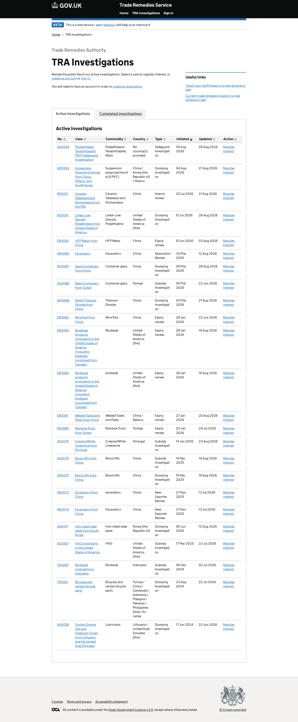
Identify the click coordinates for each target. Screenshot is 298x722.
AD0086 (63, 300)
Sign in (168, 13)
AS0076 (63, 458)
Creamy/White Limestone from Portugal (86, 445)
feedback (109, 25)
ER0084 (63, 373)
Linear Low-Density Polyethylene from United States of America (87, 223)
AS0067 (63, 543)
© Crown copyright (232, 710)
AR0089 (63, 253)
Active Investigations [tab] (73, 113)
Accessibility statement (111, 702)
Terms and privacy (79, 702)
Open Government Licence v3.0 (131, 710)
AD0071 (62, 526)
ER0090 (63, 241)
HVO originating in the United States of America (87, 548)
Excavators (82, 253)
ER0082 (63, 317)
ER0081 (62, 415)
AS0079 (63, 441)
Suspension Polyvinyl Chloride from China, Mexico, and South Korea (87, 176)
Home (124, 13)
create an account (64, 78)
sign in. (86, 78)
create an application (127, 86)
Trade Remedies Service (146, 5)
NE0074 (63, 509)
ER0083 (63, 330)
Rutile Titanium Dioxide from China (85, 304)
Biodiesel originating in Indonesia (84, 569)
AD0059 (63, 625)
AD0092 (63, 168)
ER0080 (63, 428)
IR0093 (62, 194)
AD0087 (63, 266)
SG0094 (63, 147)
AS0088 (63, 283)
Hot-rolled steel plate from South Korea (87, 531)
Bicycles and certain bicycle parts (85, 586)
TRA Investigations (146, 13)
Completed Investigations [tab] (120, 113)
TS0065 (63, 565)
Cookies (57, 702)
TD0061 (62, 582)
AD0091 (63, 215)
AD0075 (63, 475)
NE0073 (63, 492)
